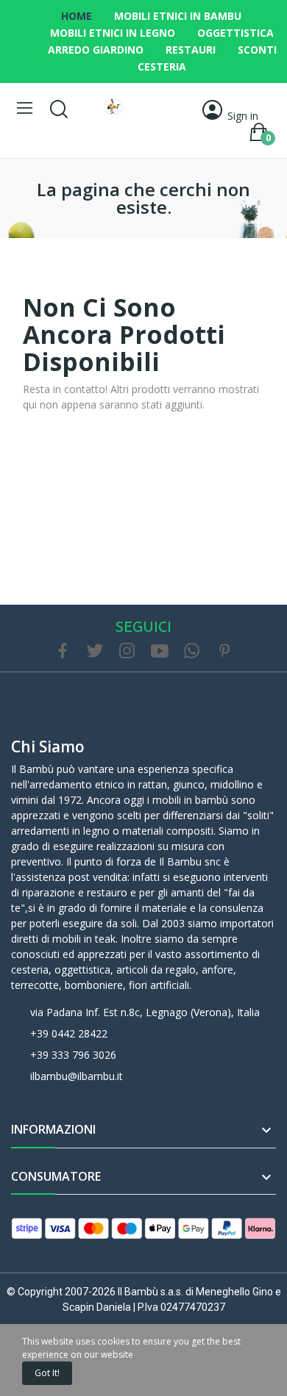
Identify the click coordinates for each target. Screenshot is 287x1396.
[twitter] (95, 651)
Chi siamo (48, 746)
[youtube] (160, 651)
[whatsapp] (192, 651)
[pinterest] (224, 651)
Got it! (47, 1373)
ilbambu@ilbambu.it (76, 1076)
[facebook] (62, 651)
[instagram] (127, 651)
